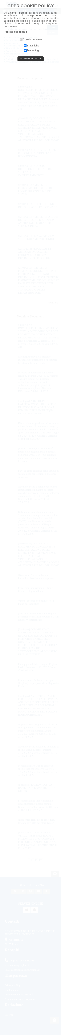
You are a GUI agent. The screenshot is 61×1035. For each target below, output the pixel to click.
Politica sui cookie (15, 31)
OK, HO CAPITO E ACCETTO (30, 59)
